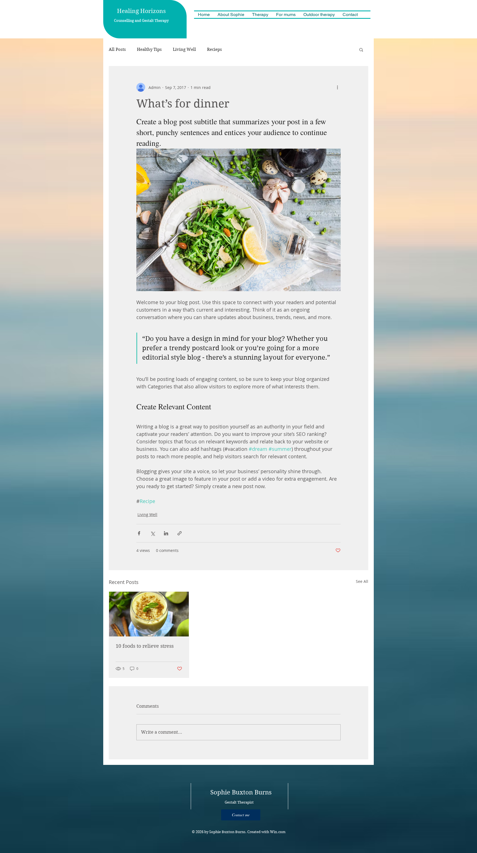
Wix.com (277, 832)
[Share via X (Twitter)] (152, 533)
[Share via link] (179, 533)
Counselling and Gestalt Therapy (141, 21)
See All (362, 581)
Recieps (214, 49)
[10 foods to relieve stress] (149, 614)
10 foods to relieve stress (145, 646)
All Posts (117, 49)
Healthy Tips (149, 49)
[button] (361, 49)
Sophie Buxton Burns (241, 792)
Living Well (184, 49)
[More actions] (337, 87)
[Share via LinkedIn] (166, 533)
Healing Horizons (141, 11)
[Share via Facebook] (139, 533)
